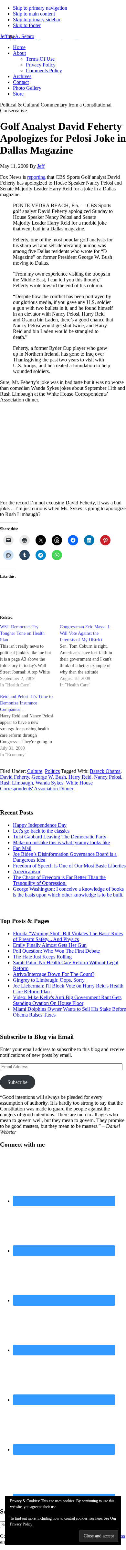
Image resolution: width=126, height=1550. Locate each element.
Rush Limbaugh (16, 782)
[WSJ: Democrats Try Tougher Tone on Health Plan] (30, 656)
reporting (36, 177)
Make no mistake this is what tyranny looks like (61, 842)
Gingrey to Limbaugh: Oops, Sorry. (49, 980)
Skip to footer (27, 25)
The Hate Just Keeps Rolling (42, 956)
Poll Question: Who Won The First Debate (56, 951)
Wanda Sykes (49, 782)
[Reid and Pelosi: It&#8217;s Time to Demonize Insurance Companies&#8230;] (30, 726)
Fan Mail (22, 848)
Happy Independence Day (40, 825)
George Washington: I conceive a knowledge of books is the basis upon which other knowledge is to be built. (68, 891)
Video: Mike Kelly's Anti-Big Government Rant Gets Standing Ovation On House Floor (67, 1000)
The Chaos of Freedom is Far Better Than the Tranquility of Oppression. (59, 880)
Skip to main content (34, 13)
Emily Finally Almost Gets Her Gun (50, 945)
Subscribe (17, 1082)
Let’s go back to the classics (41, 831)
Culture (34, 771)
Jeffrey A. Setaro (17, 36)
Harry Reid (79, 777)
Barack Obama (105, 771)
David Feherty (14, 777)
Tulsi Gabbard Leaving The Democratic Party (59, 836)
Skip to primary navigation (40, 8)
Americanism (26, 871)
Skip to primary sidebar (36, 19)
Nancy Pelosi (107, 777)
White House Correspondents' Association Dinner (46, 785)
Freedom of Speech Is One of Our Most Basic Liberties (69, 865)
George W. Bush (49, 777)
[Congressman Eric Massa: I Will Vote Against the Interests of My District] (90, 656)
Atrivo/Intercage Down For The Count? (53, 974)
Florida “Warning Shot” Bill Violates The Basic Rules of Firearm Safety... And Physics (68, 936)
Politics (52, 771)
